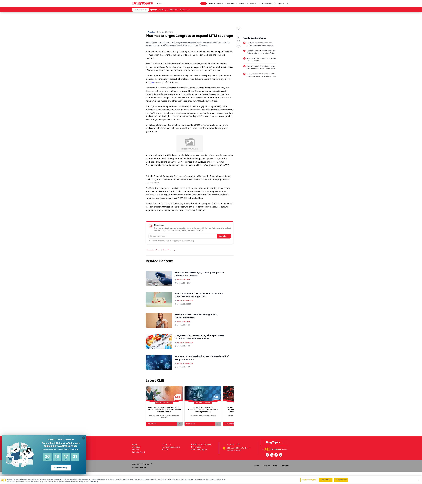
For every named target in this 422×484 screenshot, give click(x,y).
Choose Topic (139, 10)
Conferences (230, 3)
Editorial (135, 449)
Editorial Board (138, 452)
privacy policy (190, 241)
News (275, 466)
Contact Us (166, 444)
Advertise (136, 447)
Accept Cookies (341, 480)
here (153, 82)
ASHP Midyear (163, 10)
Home (256, 466)
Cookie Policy (93, 482)
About (134, 444)
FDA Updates (174, 10)
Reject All (325, 480)
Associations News (153, 250)
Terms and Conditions (171, 447)
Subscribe (222, 236)
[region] (211, 480)
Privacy (165, 449)
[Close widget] (83, 438)
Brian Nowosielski (183, 279)
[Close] (418, 479)
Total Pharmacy (185, 10)
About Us (266, 466)
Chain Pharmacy (169, 250)
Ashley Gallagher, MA (185, 300)
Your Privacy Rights (199, 449)
